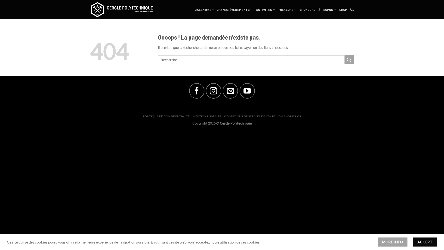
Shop (343, 10)
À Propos (325, 10)
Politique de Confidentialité (166, 116)
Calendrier (204, 10)
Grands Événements (233, 10)
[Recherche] (352, 9)
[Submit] (349, 59)
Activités (264, 10)
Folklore (285, 10)
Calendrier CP (289, 116)
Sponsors (307, 10)
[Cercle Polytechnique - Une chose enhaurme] (125, 9)
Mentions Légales (207, 116)
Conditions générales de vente (249, 116)
